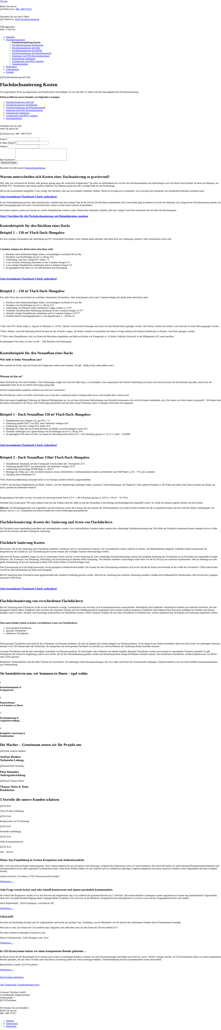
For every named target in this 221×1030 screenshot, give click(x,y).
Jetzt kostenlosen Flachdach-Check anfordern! (28, 196)
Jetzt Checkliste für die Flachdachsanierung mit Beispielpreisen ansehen (44, 216)
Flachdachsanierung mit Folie (20, 102)
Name (4, 139)
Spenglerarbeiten (14, 118)
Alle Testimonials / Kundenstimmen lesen (19, 984)
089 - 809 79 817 (24, 9)
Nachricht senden (8, 163)
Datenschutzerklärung (35, 168)
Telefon (4, 146)
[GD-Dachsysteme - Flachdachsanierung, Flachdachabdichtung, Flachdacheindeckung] (4, 1)
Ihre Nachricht (7, 159)
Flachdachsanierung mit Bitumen (21, 105)
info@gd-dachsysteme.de (27, 19)
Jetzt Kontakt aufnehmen (12, 977)
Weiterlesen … (7, 881)
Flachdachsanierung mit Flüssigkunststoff (25, 107)
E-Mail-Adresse (8, 143)
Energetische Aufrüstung (17, 113)
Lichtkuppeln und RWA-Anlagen (22, 115)
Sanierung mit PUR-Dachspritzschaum (24, 110)
